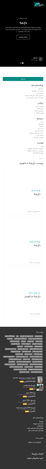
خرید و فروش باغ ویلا (15, 359)
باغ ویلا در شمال (14, 341)
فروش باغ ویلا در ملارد (20, 369)
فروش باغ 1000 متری (36, 364)
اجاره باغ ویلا (38, 336)
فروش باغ (40, 135)
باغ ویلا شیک (38, 346)
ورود (41, 146)
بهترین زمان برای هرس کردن (34, 95)
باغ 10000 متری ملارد (20, 339)
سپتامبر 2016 (38, 111)
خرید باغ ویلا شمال (9, 357)
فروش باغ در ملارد (10, 364)
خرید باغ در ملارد (37, 351)
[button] (3, 33)
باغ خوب (10, 339)
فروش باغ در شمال (22, 364)
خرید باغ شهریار (15, 351)
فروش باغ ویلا (38, 137)
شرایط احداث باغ (37, 362)
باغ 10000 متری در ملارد (35, 339)
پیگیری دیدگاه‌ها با (35, 151)
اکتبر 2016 (40, 109)
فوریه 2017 (39, 106)
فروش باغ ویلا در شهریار (35, 369)
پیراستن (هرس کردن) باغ (35, 97)
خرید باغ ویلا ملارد (37, 359)
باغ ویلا (41, 89)
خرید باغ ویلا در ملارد (22, 357)
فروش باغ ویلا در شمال (16, 367)
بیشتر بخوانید (23, 37)
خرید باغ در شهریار (11, 349)
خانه (40, 158)
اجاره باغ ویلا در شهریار (27, 336)
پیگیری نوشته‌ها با (35, 148)
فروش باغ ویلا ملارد (36, 372)
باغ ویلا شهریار (15, 344)
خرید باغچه (26, 359)
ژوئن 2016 (39, 113)
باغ (42, 122)
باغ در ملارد (39, 341)
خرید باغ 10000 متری (36, 349)
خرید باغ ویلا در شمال (36, 133)
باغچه (41, 126)
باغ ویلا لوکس (28, 346)
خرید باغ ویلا (39, 131)
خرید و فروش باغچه (35, 458)
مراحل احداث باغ (24, 372)
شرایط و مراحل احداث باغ (23, 362)
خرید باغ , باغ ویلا (37, 91)
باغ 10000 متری (9, 336)
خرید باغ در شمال (23, 349)
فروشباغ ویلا (38, 367)
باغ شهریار (30, 341)
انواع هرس (39, 93)
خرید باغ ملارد (38, 354)
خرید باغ (40, 128)
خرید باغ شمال (26, 351)
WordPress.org (38, 153)
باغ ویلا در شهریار (32, 296)
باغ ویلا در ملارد (26, 344)
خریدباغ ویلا (19, 354)
